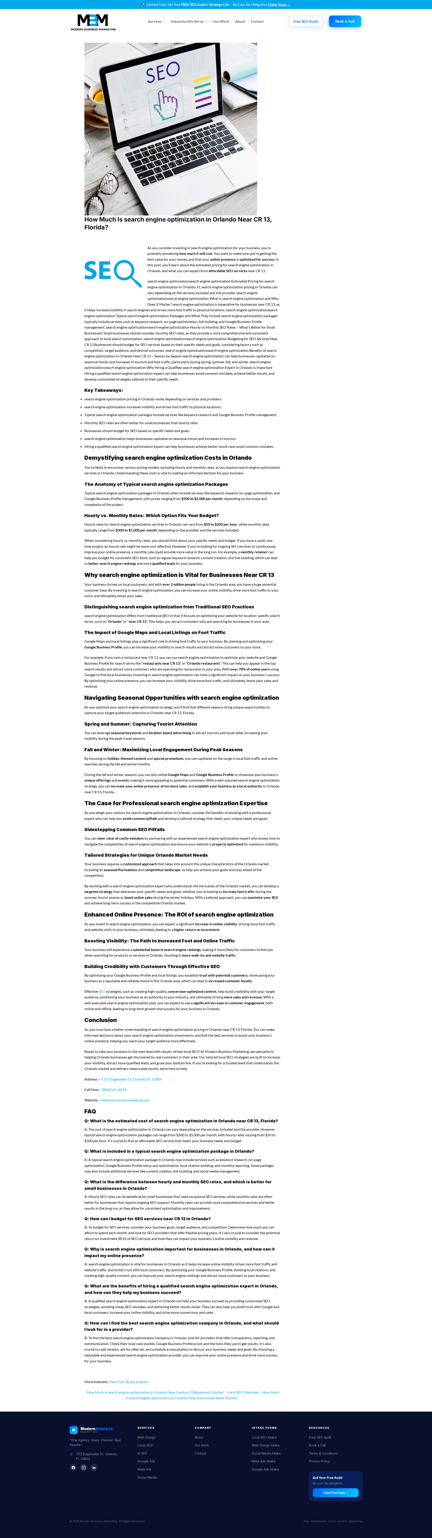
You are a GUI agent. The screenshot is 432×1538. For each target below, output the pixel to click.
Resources (319, 1427)
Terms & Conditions (323, 1453)
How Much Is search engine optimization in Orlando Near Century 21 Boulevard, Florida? (155, 1392)
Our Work (221, 21)
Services (155, 21)
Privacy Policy (319, 1461)
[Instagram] (84, 1467)
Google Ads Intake (265, 1469)
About (240, 21)
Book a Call (317, 1445)
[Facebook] (73, 1467)
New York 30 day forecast (129, 1381)
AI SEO (142, 1453)
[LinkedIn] (94, 1467)
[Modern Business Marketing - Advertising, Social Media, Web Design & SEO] (93, 21)
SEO (102, 991)
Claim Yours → (279, 4)
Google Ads (146, 1461)
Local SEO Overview (243, 1392)
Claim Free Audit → (335, 1492)
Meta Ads (144, 1469)
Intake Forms (264, 1427)
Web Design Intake (266, 1445)
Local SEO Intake (264, 1437)
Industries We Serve (187, 21)
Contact (257, 21)
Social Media (147, 1477)
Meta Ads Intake (264, 1461)
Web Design (146, 1437)
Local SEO (145, 1445)
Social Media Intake (266, 1453)
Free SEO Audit (320, 1437)
